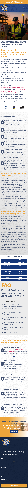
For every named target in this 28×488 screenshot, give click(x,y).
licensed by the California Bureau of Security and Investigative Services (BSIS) (13, 87)
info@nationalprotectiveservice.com (14, 2)
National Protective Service (10, 448)
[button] (14, 461)
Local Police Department (19, 93)
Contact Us (11, 351)
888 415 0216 (14, 1)
